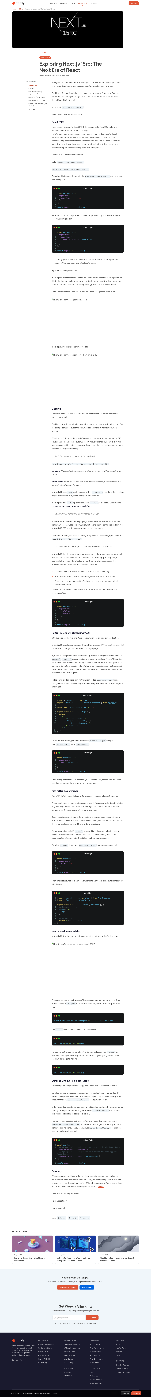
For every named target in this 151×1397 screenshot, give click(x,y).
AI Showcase (94, 1376)
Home (14, 9)
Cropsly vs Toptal (122, 1368)
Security (119, 1351)
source (101, 1186)
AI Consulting (42, 1362)
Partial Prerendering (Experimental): (35, 93)
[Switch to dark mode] (126, 3)
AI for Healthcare (95, 1351)
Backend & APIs (69, 1351)
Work (73, 3)
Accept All (136, 1393)
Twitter (62, 1218)
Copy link (85, 1218)
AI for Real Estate (95, 1355)
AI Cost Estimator (96, 1379)
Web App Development (72, 1348)
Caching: (31, 88)
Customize (54, 1393)
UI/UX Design (68, 1359)
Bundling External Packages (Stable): (37, 105)
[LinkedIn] (13, 1360)
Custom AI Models (44, 1359)
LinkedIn (74, 1218)
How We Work (121, 1348)
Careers (118, 1355)
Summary (31, 109)
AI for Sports (94, 1362)
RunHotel (67, 1372)
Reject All (126, 1393)
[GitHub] (17, 1360)
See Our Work (87, 1287)
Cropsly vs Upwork (122, 1365)
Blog (21, 9)
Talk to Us (133, 3)
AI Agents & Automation (46, 1344)
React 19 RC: (32, 85)
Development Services (67, 1287)
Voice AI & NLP (43, 1351)
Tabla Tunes (68, 1376)
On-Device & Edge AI (45, 1348)
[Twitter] (21, 1360)
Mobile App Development (72, 1344)
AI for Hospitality (95, 1344)
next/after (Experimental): (37, 97)
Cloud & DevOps (69, 1355)
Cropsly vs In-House (123, 1372)
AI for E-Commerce (96, 1359)
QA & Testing (68, 1362)
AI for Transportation (97, 1348)
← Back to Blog (44, 53)
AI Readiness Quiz (96, 1383)
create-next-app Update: (37, 100)
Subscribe (92, 1318)
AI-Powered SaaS (44, 1355)
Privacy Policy (78, 1323)
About (118, 1344)
